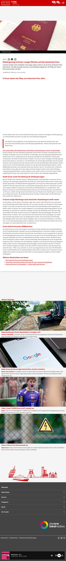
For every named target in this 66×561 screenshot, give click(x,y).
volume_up (52, 555)
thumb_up (62, 555)
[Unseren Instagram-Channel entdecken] (64, 538)
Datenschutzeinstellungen (28, 538)
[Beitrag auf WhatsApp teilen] (9, 59)
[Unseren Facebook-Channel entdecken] (61, 538)
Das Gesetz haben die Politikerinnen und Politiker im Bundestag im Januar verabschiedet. (31, 150)
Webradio (4, 487)
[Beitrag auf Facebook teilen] (12, 59)
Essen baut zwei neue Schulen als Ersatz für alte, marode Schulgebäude (29, 262)
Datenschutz (14, 538)
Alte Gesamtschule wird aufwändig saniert (19, 260)
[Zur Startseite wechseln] (5, 3)
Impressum (4, 538)
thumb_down (56, 555)
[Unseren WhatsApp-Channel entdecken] (59, 538)
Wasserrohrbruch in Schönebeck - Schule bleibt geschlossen (25, 264)
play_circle (59, 555)
